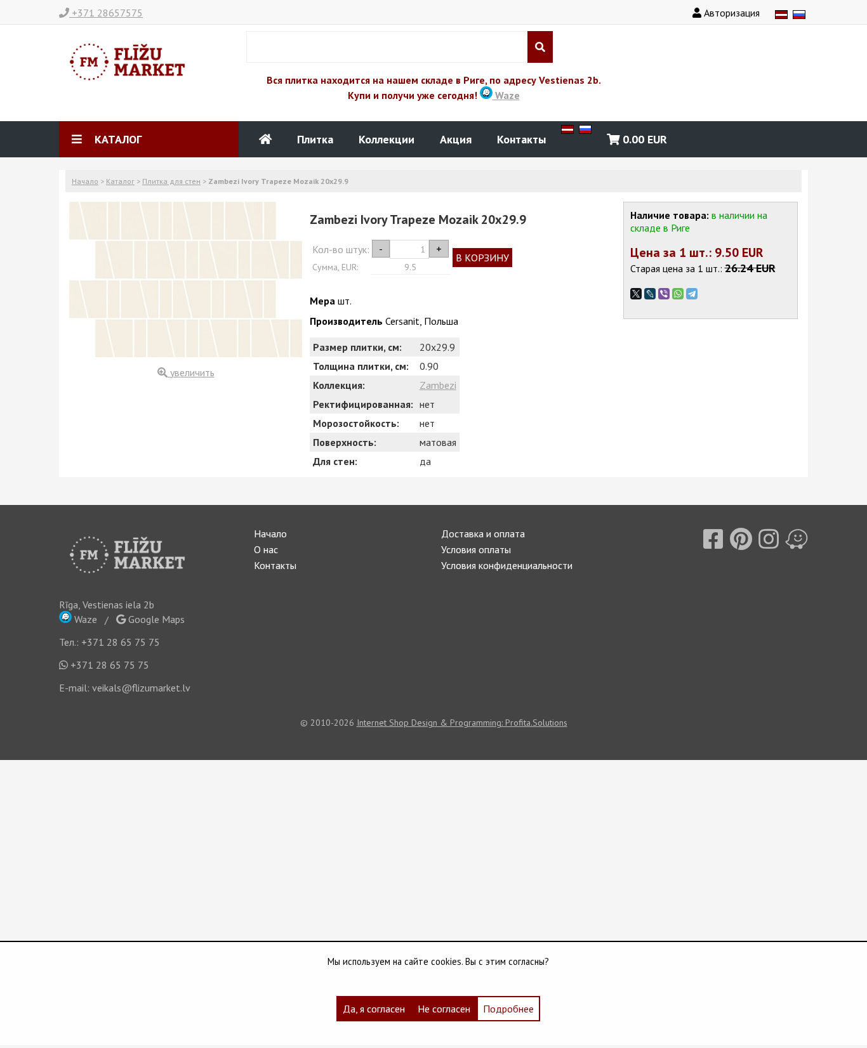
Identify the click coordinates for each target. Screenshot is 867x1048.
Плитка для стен (171, 181)
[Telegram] (692, 293)
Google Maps (155, 619)
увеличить (191, 372)
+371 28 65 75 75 (120, 642)
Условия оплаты (476, 549)
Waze (506, 95)
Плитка (315, 139)
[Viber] (664, 293)
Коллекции (386, 139)
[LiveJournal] (650, 293)
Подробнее (508, 1008)
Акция (456, 139)
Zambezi (438, 385)
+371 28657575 (106, 12)
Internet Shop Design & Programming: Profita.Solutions (462, 722)
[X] (636, 293)
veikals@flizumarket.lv (141, 687)
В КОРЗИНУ (482, 257)
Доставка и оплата (483, 533)
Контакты (521, 139)
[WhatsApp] (678, 293)
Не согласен (444, 1008)
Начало (85, 181)
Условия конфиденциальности (506, 565)
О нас (266, 549)
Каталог (120, 181)
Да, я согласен (374, 1008)
